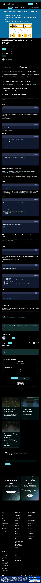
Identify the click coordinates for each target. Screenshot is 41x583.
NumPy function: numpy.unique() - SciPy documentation (14, 317)
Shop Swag (30, 538)
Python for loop (27, 171)
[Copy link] (11, 53)
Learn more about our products (10, 329)
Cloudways (17, 547)
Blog (3, 515)
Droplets (16, 523)
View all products (11, 491)
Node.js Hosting (5, 563)
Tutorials (10, 7)
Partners (3, 520)
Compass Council (31, 523)
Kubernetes (17, 525)
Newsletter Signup (31, 526)
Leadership (4, 513)
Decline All (35, 579)
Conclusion (5, 305)
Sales (16, 555)
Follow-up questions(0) (24, 378)
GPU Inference (4, 555)
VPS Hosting (4, 557)
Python (7, 46)
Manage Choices (35, 581)
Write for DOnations (31, 517)
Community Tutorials (31, 512)
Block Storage (17, 535)
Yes (20, 369)
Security (3, 530)
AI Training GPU (5, 553)
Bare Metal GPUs (18, 515)
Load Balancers (17, 530)
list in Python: (33, 84)
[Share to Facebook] (5, 53)
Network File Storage (18, 536)
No (20, 371)
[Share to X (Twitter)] (2, 53)
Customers (4, 518)
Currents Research (31, 518)
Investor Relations (5, 531)
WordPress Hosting (5, 566)
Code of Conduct (31, 536)
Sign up (29, 4)
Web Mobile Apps (5, 565)
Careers (3, 517)
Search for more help (20, 363)
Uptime (16, 539)
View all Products (18, 548)
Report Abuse (17, 557)
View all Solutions (5, 570)
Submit (8, 464)
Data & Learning (17, 518)
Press (3, 525)
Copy (36, 107)
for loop (27, 192)
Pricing (29, 530)
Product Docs (23, 7)
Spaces (16, 533)
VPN (3, 560)
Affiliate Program (5, 523)
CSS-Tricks (30, 515)
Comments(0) (15, 378)
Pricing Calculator (31, 531)
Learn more (25, 418)
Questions (16, 7)
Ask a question (20, 361)
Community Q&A (30, 513)
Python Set (19, 96)
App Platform (17, 528)
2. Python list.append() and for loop (11, 168)
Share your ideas (18, 560)
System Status (17, 558)
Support (16, 553)
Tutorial (4, 48)
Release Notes (30, 535)
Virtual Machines (5, 568)
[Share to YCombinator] (9, 53)
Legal (3, 526)
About (3, 512)
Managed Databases (18, 531)
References (5, 316)
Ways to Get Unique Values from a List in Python (16, 81)
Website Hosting (5, 558)
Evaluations (17, 520)
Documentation (30, 533)
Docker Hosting (5, 562)
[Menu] (37, 4)
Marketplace (30, 528)
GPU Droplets (17, 513)
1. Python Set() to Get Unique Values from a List (14, 94)
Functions (16, 526)
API (15, 538)
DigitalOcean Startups (31, 520)
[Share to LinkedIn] (7, 53)
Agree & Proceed (35, 577)
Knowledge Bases (18, 512)
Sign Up (5, 418)
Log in (24, 4)
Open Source (30, 525)
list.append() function (6, 172)
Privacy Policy (4, 528)
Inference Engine (18, 517)
